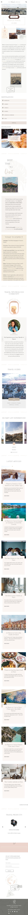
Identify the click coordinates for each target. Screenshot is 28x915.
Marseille (4, 67)
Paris (19, 44)
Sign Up (9, 870)
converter (19, 270)
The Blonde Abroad (14, 2)
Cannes (6, 104)
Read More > (7, 495)
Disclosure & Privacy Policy (14, 909)
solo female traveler (18, 276)
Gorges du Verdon (9, 115)
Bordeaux (4, 61)
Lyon (5, 118)
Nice (15, 67)
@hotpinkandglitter (14, 334)
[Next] (25, 390)
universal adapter (11, 268)
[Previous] (3, 390)
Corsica (6, 107)
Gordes (6, 111)
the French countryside (10, 59)
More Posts (23, 804)
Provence (23, 59)
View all (14, 122)
